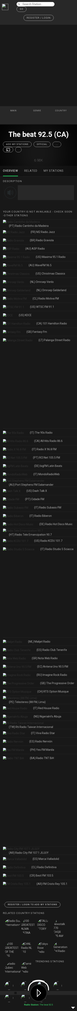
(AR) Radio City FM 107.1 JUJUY (29, 852)
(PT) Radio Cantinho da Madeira (29, 225)
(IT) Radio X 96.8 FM (44, 449)
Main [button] (13, 110)
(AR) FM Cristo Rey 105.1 (52, 883)
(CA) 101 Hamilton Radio (51, 323)
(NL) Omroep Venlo (42, 281)
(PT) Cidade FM (34, 499)
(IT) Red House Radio (46, 708)
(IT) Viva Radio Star (43, 733)
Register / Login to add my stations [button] (32, 904)
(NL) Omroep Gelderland (51, 290)
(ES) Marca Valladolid (46, 858)
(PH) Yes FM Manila (42, 749)
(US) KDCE (25, 315)
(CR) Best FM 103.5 (41, 875)
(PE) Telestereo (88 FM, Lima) (27, 702)
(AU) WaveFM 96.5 (40, 265)
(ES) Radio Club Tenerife (52, 649)
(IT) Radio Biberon (40, 515)
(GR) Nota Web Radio (45, 658)
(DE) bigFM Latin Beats (48, 465)
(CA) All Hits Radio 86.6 (48, 441)
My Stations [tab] (54, 170)
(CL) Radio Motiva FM (46, 298)
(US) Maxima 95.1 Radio (51, 256)
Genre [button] (37, 110)
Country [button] (61, 110)
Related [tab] (30, 170)
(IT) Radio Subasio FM (47, 507)
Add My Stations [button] (17, 144)
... (57, 144)
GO (21, 9)
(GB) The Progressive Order (57, 683)
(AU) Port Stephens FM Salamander (31, 484)
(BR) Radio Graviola (42, 240)
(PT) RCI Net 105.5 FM (46, 457)
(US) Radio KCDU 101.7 (48, 540)
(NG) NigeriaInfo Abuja (47, 716)
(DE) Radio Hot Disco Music (55, 524)
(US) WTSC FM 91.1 (42, 306)
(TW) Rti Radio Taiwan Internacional (31, 727)
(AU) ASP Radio (35, 248)
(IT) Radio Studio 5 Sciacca (56, 549)
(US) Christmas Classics (50, 273)
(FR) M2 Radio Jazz (43, 232)
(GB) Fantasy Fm (36, 331)
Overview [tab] (10, 170)
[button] (39, 18)
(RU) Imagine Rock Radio (52, 674)
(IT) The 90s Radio (41, 432)
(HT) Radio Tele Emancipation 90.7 (30, 534)
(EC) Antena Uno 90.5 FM (52, 666)
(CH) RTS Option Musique (53, 691)
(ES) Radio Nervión (40, 741)
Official (42, 144)
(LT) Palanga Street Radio (54, 340)
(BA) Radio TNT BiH (42, 758)
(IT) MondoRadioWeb (46, 474)
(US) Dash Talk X (36, 490)
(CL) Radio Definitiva (43, 867)
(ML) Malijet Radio (39, 641)
